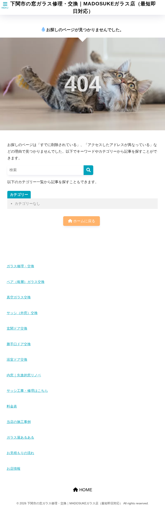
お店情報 (13, 468)
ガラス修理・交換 (20, 266)
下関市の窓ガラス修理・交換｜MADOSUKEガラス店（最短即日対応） (83, 7)
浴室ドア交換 (17, 359)
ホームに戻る (83, 221)
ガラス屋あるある (20, 437)
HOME (85, 489)
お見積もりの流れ (20, 453)
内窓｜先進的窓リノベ (24, 375)
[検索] (88, 170)
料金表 (12, 406)
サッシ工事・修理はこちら (27, 390)
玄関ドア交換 (17, 328)
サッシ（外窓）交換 (22, 313)
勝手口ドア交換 (19, 344)
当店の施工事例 (19, 422)
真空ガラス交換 (19, 297)
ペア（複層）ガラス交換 (25, 282)
